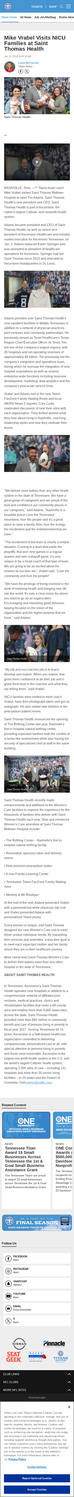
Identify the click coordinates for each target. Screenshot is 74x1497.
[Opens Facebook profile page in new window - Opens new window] (20, 71)
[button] (37, 161)
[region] (37, 1451)
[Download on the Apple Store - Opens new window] (23, 1395)
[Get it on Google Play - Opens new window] (50, 1396)
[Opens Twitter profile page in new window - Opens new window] (26, 71)
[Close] (69, 1411)
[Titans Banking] (55, 1334)
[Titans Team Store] (60, 1347)
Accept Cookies (37, 1489)
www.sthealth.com (39, 1072)
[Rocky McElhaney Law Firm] (37, 1347)
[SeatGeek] (13, 1347)
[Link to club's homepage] (8, 5)
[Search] (61, 6)
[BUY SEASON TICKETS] (37, 1212)
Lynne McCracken (28, 63)
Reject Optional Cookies (37, 1478)
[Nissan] (19, 1334)
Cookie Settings (37, 1467)
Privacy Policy (47, 1459)
